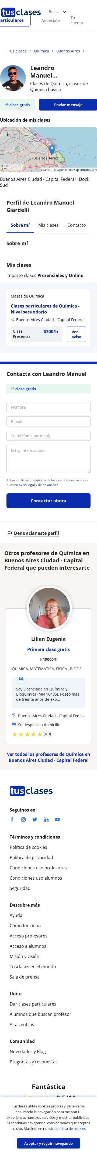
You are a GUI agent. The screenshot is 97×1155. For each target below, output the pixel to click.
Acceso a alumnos (28, 946)
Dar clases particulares (33, 1004)
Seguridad (20, 888)
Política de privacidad (31, 857)
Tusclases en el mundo (33, 967)
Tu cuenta (77, 20)
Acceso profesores (28, 936)
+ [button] (7, 135)
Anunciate (50, 20)
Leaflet (45, 170)
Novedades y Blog (28, 1051)
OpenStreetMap (68, 170)
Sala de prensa (25, 977)
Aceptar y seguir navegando (48, 1143)
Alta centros (22, 1024)
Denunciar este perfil (36, 533)
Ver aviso (76, 334)
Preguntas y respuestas (34, 1062)
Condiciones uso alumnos (36, 878)
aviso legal (27, 484)
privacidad (50, 484)
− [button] (15, 135)
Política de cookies (28, 847)
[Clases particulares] (21, 19)
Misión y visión (24, 956)
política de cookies (71, 1128)
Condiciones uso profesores (38, 868)
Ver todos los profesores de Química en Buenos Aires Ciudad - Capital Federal (48, 757)
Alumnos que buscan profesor (40, 1014)
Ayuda (16, 915)
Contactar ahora (48, 501)
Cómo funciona (25, 926)
